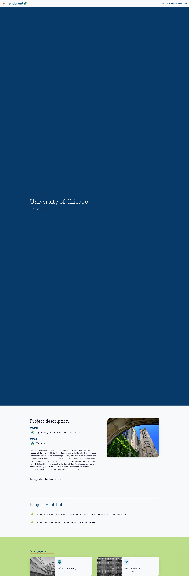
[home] (17, 3)
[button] (3, 3)
